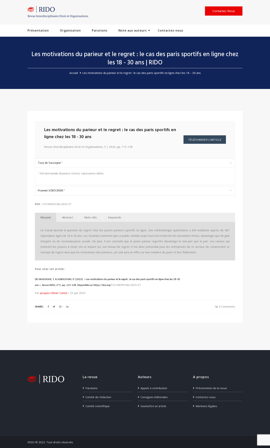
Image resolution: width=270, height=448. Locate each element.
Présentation (38, 30)
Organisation (70, 30)
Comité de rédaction (98, 397)
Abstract (67, 217)
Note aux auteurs (132, 30)
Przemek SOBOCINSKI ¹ (51, 191)
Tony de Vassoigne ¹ (50, 163)
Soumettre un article (153, 406)
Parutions (99, 30)
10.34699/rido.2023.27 (56, 204)
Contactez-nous (224, 11)
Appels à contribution (154, 388)
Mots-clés (90, 217)
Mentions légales (206, 406)
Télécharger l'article (204, 139)
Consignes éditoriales (154, 397)
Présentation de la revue (211, 388)
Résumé (45, 217)
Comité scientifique (97, 406)
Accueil (73, 73)
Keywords (114, 217)
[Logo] (58, 12)
